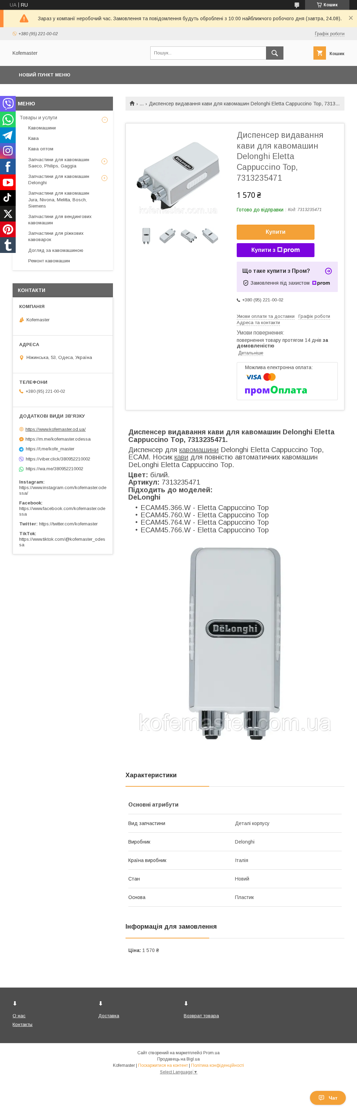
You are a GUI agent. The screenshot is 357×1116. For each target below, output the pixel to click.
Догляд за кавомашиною (55, 250)
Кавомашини (42, 127)
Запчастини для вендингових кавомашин (60, 219)
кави (181, 457)
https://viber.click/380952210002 (58, 459)
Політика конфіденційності (217, 1065)
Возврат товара (201, 1015)
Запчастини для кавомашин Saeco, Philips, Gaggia (58, 162)
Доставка (108, 1015)
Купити (276, 232)
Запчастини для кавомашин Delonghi (58, 179)
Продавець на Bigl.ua (178, 1059)
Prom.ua (211, 1052)
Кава (33, 138)
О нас (19, 1015)
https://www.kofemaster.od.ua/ (55, 429)
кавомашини (199, 450)
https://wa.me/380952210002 (54, 468)
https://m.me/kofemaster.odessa (58, 439)
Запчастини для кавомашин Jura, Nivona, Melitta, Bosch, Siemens (58, 199)
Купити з (263, 250)
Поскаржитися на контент (163, 1065)
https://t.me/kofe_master (50, 448)
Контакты (22, 1024)
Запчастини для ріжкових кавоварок (56, 236)
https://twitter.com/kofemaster (68, 523)
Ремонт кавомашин (49, 260)
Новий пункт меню (44, 74)
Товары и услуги (38, 117)
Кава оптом (40, 148)
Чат (333, 1098)
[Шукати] (274, 53)
